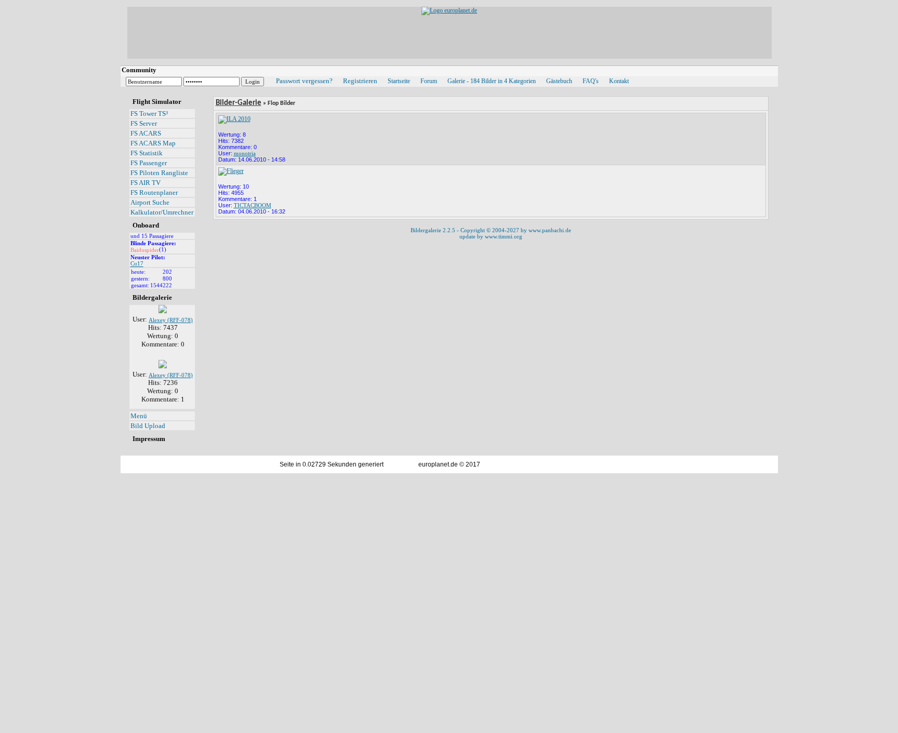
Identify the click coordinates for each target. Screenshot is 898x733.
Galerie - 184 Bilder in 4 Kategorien (491, 81)
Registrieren (360, 81)
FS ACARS (145, 133)
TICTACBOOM (252, 205)
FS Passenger (148, 163)
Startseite (399, 81)
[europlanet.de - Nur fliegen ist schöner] (449, 10)
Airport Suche (149, 202)
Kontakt (619, 81)
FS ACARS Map (153, 143)
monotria (245, 153)
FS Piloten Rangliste (159, 173)
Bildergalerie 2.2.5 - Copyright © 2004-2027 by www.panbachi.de (491, 230)
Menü (138, 416)
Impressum (149, 439)
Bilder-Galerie (238, 103)
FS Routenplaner (154, 192)
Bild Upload (147, 426)
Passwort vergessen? (304, 81)
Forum (428, 81)
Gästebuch (559, 81)
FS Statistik (146, 153)
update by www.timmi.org (490, 236)
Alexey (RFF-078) (171, 316)
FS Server (143, 123)
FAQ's (591, 81)
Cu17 (136, 264)
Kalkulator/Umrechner (161, 212)
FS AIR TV (145, 182)
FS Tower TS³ (149, 113)
